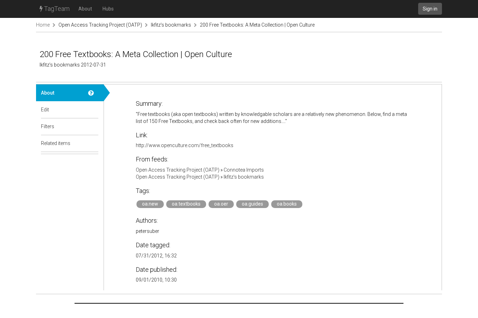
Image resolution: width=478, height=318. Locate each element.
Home (43, 25)
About (85, 9)
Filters (47, 126)
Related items (55, 143)
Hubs (108, 9)
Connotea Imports (244, 170)
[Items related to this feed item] (93, 143)
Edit (45, 109)
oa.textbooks (186, 204)
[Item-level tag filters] (93, 126)
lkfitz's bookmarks (171, 25)
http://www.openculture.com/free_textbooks (184, 145)
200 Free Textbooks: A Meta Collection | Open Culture (257, 25)
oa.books (287, 204)
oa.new (150, 204)
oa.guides (252, 204)
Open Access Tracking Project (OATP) (100, 25)
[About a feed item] (93, 92)
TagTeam (56, 8)
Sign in (430, 9)
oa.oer (221, 204)
